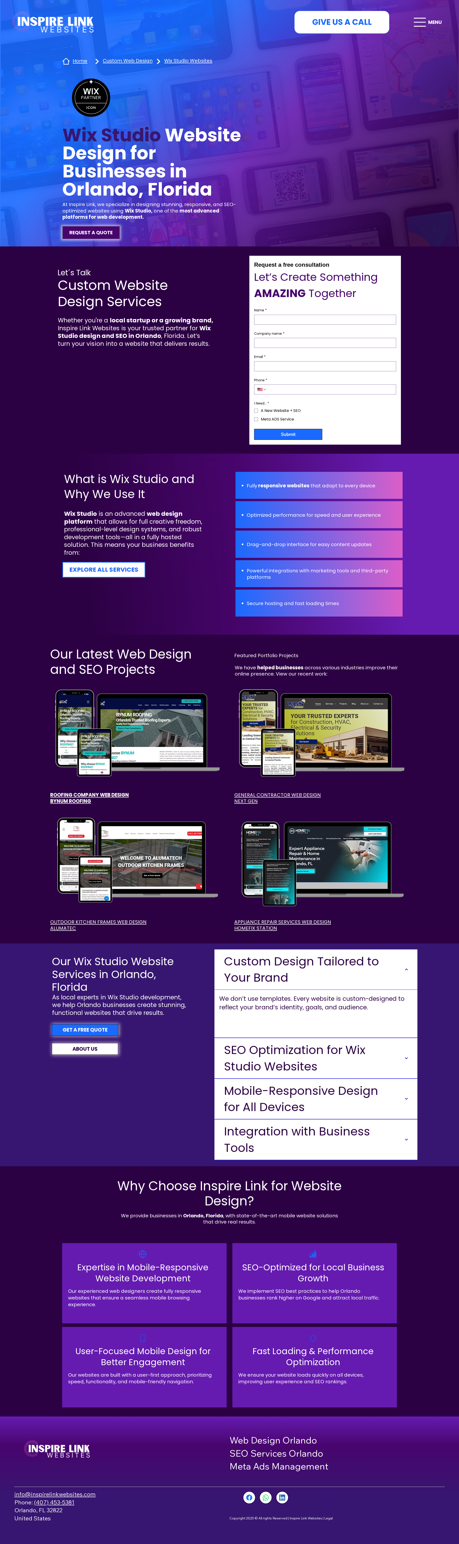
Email (260, 357)
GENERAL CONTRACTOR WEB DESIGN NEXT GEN (277, 798)
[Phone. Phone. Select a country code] (261, 389)
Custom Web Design (128, 60)
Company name (269, 333)
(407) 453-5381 (54, 1502)
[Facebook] (249, 1497)
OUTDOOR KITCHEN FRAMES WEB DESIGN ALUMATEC (98, 925)
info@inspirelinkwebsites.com (55, 1494)
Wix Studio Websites (188, 60)
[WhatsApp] (266, 1497)
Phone (260, 380)
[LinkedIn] (282, 1497)
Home (80, 61)
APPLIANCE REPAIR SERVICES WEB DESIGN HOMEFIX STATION (282, 925)
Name (260, 310)
